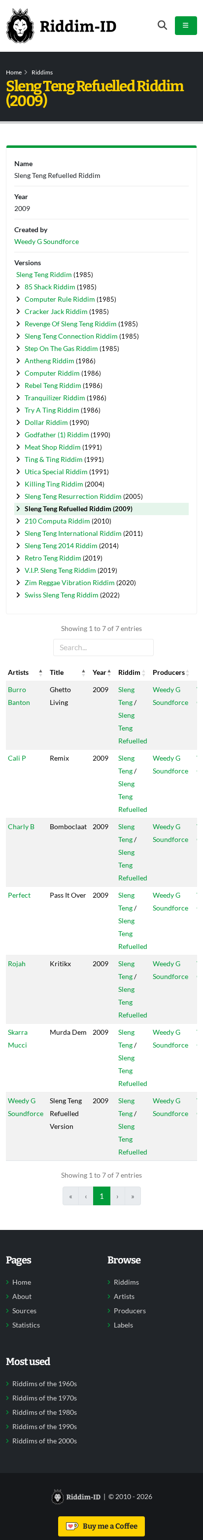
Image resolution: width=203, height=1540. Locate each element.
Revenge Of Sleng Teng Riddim (71, 323)
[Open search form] (162, 25)
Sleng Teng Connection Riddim (72, 336)
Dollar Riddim (47, 422)
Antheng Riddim (50, 360)
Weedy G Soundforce (46, 241)
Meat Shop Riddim (53, 447)
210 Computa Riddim (58, 521)
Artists (124, 1296)
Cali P (17, 758)
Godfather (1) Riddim (58, 434)
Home (14, 72)
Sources (24, 1311)
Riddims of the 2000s (44, 1441)
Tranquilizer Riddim (56, 397)
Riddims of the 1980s (44, 1412)
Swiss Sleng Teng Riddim (62, 595)
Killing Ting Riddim (55, 484)
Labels (123, 1325)
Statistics (26, 1325)
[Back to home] (61, 25)
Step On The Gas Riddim (62, 348)
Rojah (17, 963)
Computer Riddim (53, 373)
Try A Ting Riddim (53, 410)
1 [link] (102, 1195)
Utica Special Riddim (57, 471)
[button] (41, 672)
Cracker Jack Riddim (57, 311)
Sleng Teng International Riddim (74, 533)
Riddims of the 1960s (44, 1384)
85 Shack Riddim (51, 286)
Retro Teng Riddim (54, 558)
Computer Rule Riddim (61, 299)
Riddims (42, 72)
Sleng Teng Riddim (44, 274)
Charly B (21, 826)
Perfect (19, 895)
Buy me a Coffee (108, 1526)
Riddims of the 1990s (44, 1427)
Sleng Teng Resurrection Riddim (74, 496)
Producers (130, 1311)
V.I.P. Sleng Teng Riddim (61, 570)
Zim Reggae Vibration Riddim (70, 582)
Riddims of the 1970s (44, 1398)
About (22, 1296)
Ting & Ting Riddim (54, 459)
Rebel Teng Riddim (54, 385)
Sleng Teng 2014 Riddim (62, 545)
